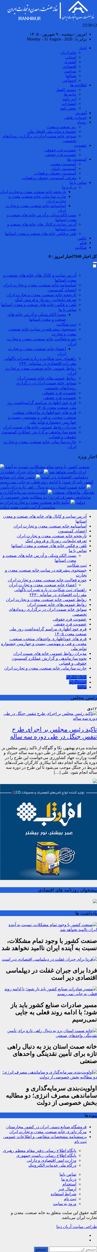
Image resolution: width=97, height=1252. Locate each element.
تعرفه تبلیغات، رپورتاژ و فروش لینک (45, 300)
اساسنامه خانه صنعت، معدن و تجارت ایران (39, 285)
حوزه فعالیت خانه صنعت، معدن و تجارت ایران (47, 580)
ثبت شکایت (66, 324)
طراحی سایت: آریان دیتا (76, 1226)
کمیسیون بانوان (63, 169)
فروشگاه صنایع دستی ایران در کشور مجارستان (46, 1127)
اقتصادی (69, 66)
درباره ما (69, 187)
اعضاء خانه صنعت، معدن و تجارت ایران (42, 585)
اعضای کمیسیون (62, 290)
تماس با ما (78, 182)
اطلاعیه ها (78, 85)
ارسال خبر (67, 1189)
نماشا (82, 687)
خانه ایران (68, 53)
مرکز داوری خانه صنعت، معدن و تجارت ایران (48, 1132)
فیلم (83, 243)
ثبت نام (70, 1199)
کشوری (70, 62)
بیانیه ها (70, 94)
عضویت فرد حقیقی (60, 155)
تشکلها (70, 76)
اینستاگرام (78, 682)
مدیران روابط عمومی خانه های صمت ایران (39, 427)
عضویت (80, 145)
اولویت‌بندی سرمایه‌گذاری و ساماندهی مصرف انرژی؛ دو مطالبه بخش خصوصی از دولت (45, 497)
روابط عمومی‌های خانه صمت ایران (46, 378)
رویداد (82, 122)
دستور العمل (66, 90)
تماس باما (67, 1174)
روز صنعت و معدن (61, 127)
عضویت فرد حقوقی (60, 150)
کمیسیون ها (77, 159)
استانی (70, 57)
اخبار (83, 48)
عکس (82, 238)
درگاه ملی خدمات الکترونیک (52, 1165)
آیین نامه (69, 99)
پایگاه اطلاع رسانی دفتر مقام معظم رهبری (39, 1150)
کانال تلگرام (76, 677)
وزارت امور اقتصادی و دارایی (51, 1160)
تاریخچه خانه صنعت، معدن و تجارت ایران (33, 192)
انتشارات (69, 104)
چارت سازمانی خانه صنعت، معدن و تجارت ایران (45, 668)
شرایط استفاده (63, 1194)
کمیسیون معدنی (63, 164)
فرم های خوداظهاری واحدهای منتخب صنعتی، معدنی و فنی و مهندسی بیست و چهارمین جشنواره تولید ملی (42, 417)
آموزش (81, 113)
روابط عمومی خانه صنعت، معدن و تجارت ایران (46, 599)
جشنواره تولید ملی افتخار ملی (51, 131)
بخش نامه (68, 108)
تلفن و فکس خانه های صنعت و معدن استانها (40, 234)
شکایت (81, 247)
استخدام (69, 1184)
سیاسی (70, 71)
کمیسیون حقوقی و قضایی (55, 173)
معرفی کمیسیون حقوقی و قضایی (49, 178)
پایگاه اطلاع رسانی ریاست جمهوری (46, 1155)
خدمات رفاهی (75, 118)
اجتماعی (69, 80)
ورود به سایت (64, 1203)
